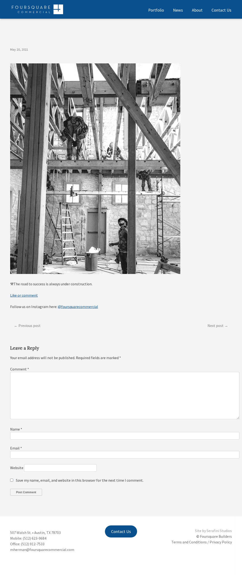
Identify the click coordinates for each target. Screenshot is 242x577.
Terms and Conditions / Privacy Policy (201, 542)
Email (16, 448)
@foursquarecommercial (78, 306)
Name (16, 429)
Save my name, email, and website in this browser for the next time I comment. (79, 480)
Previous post (29, 325)
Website (16, 467)
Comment (19, 369)
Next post (215, 325)
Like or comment (24, 295)
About (197, 10)
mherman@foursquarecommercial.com (42, 549)
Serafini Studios (219, 530)
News (178, 10)
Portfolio (156, 10)
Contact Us (221, 10)
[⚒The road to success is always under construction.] (95, 272)
